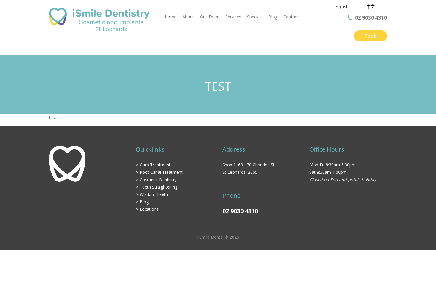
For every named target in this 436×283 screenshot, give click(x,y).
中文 (370, 6)
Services (233, 17)
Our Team (209, 17)
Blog (272, 17)
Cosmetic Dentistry (158, 179)
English (342, 6)
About (188, 17)
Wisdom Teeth (154, 194)
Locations (149, 209)
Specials (254, 17)
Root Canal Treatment (161, 172)
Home (170, 17)
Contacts (291, 17)
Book (370, 36)
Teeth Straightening (158, 187)
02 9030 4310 (371, 17)
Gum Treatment (155, 165)
